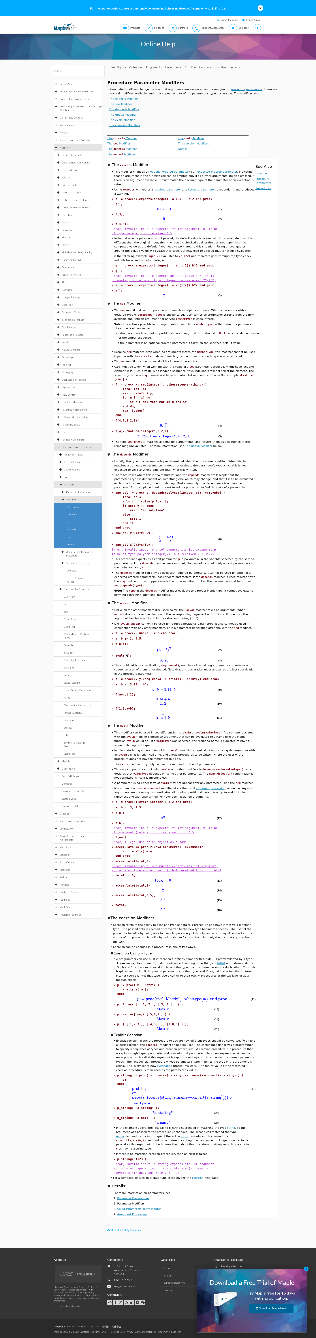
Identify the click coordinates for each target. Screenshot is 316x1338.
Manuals (64, 884)
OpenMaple (68, 357)
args (66, 611)
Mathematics (66, 125)
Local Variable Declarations (79, 690)
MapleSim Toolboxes (70, 914)
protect (68, 727)
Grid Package (69, 327)
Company (169, 1290)
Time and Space (72, 462)
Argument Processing (78, 563)
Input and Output (71, 192)
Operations (68, 267)
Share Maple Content (71, 117)
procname (69, 720)
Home (111, 67)
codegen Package (71, 297)
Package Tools (69, 184)
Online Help (136, 67)
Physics (63, 132)
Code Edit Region (71, 776)
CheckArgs (70, 619)
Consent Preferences (145, 1331)
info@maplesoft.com (125, 1286)
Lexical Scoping (72, 682)
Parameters (70, 484)
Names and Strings (72, 259)
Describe (69, 645)
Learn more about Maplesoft (67, 1306)
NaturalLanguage (71, 349)
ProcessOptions (73, 712)
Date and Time (70, 169)
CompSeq (67, 783)
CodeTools (68, 304)
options (68, 477)
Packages (67, 177)
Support (122, 67)
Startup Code (69, 798)
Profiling (66, 364)
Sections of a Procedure (77, 589)
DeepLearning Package (74, 379)
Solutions (168, 1275)
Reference (65, 869)
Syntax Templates (71, 806)
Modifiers (71, 499)
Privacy (129, 1331)
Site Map (176, 1331)
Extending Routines (74, 660)
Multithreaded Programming (77, 252)
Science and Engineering (72, 821)
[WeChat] (142, 1302)
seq (70, 536)
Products (168, 1268)
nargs (67, 697)
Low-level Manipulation (74, 402)
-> (65, 604)
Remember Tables (73, 454)
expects (72, 529)
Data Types (68, 214)
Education (64, 854)
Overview (73, 506)
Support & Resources (174, 1282)
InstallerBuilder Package (75, 199)
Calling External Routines (75, 207)
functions (69, 667)
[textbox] (164, 209)
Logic (64, 432)
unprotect (69, 753)
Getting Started (67, 83)
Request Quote (252, 19)
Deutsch (94, 1326)
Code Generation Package (76, 162)
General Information (73, 155)
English (71, 1326)
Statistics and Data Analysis (74, 140)
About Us (60, 1259)
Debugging (67, 372)
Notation (67, 342)
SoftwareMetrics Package (75, 417)
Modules (66, 237)
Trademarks (164, 1331)
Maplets (66, 761)
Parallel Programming (73, 439)
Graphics (64, 813)
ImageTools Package (73, 334)
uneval (72, 544)
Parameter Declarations (79, 491)
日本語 (105, 1326)
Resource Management (74, 409)
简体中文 (116, 1326)
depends (72, 514)
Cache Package (72, 469)
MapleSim (64, 907)
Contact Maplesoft (229, 19)
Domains (67, 222)
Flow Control (69, 394)
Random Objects (71, 424)
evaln (71, 521)
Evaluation (67, 229)
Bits (64, 282)
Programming (66, 147)
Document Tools (71, 312)
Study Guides (66, 862)
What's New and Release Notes (76, 91)
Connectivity (66, 828)
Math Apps (65, 847)
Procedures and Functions (76, 447)
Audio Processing (71, 274)
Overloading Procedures (77, 705)
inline (67, 675)
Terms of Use (117, 1331)
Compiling (67, 289)
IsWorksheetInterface (74, 791)
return (67, 735)
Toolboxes (65, 899)
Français (82, 1326)
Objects (66, 244)
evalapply (69, 652)
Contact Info (115, 1259)
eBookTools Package (73, 319)
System (63, 877)
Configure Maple (68, 892)
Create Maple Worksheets (74, 98)
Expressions (68, 387)
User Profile (68, 768)
